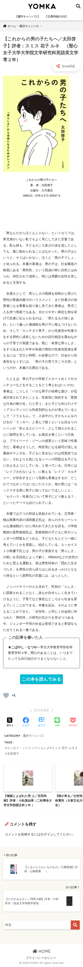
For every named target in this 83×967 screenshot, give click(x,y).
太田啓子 (13, 753)
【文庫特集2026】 (56, 16)
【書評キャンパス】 (27, 16)
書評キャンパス (33, 736)
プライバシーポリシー (41, 958)
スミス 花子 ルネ (63, 748)
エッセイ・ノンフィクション (26, 748)
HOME (44, 951)
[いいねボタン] (6, 695)
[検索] (75, 924)
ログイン (46, 834)
